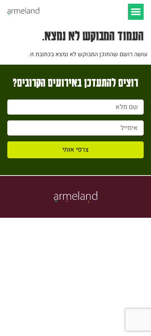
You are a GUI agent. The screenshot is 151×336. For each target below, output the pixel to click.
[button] (136, 12)
